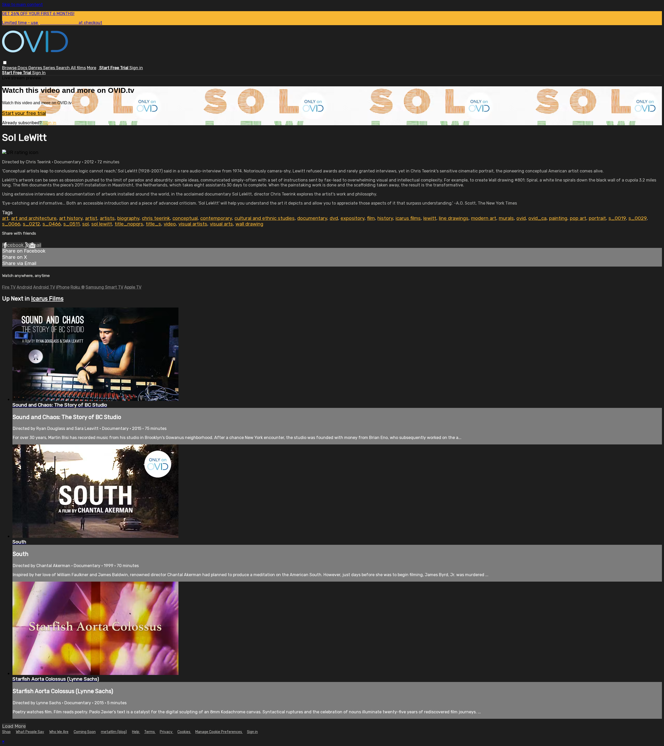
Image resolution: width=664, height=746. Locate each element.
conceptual (185, 218)
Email (35, 245)
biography (128, 218)
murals (506, 218)
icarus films (408, 218)
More (91, 67)
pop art (578, 218)
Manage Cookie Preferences (219, 732)
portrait (597, 218)
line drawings (453, 218)
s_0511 (71, 224)
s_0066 (11, 224)
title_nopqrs (129, 224)
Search (63, 67)
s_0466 (52, 224)
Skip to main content (22, 4)
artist (91, 218)
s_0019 (617, 218)
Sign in (136, 67)
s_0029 (637, 218)
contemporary (216, 218)
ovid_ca (537, 218)
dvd (334, 218)
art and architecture (34, 218)
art (5, 218)
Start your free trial (24, 113)
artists (107, 218)
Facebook (13, 245)
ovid (521, 218)
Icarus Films (47, 298)
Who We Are (58, 732)
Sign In (39, 72)
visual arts (221, 224)
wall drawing (249, 224)
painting (558, 218)
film (371, 218)
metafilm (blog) (114, 732)
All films (78, 67)
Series (49, 67)
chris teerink (156, 218)
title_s (153, 224)
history (385, 218)
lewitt (429, 218)
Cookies (184, 732)
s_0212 (31, 224)
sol (85, 224)
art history (70, 218)
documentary (312, 218)
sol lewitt (101, 224)
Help (136, 732)
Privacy (166, 732)
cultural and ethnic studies (264, 218)
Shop (6, 732)
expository (352, 218)
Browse (10, 67)
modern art (483, 218)
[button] (4, 62)
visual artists (192, 224)
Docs (23, 67)
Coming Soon (85, 732)
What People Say (30, 732)
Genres (35, 67)
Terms (150, 732)
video (170, 224)
